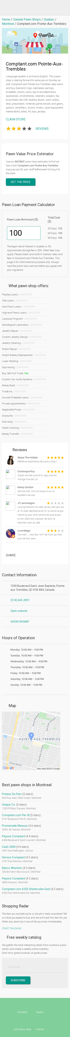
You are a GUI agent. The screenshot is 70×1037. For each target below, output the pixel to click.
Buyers (40, 1012)
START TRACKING (11, 928)
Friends (40, 1029)
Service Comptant (13, 857)
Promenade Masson (15, 825)
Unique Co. (9, 804)
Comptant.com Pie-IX (16, 815)
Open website (18, 610)
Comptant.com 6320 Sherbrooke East (26, 889)
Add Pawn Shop (22, 1029)
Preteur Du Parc (12, 794)
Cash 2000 (9, 847)
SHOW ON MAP (19, 621)
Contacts (22, 1012)
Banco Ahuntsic (12, 868)
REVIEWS (42, 129)
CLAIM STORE (15, 119)
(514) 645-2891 (20, 600)
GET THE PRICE (21, 182)
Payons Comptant (13, 836)
